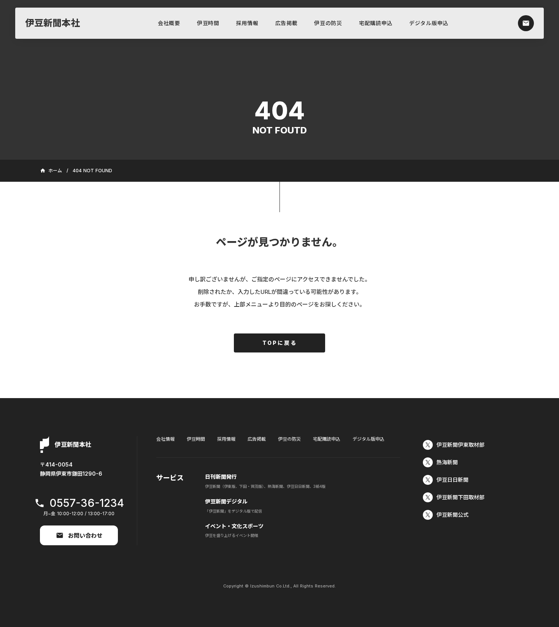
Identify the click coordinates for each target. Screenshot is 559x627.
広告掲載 (286, 23)
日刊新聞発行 (221, 476)
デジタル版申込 (428, 23)
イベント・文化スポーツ (234, 526)
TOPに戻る (279, 343)
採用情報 (247, 23)
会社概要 (169, 23)
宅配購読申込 (375, 23)
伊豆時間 (208, 23)
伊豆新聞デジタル (226, 501)
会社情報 (165, 439)
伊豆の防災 (328, 23)
